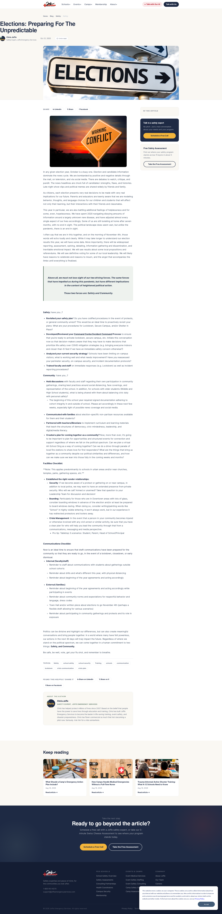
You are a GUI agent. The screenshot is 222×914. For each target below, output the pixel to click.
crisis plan (82, 668)
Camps (87, 4)
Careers (158, 884)
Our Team (159, 880)
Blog (51, 16)
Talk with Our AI (153, 4)
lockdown (49, 668)
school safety (68, 663)
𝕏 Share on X (104, 679)
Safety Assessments (104, 880)
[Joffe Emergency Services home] (66, 873)
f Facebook (83, 109)
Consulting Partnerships (106, 884)
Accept (206, 904)
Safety (58, 16)
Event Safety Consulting (136, 884)
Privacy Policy (199, 899)
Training (98, 663)
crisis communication (65, 668)
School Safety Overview (106, 876)
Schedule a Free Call (159, 136)
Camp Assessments (134, 891)
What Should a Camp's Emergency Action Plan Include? (64, 783)
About (113, 4)
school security (84, 663)
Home (45, 16)
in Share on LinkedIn (85, 679)
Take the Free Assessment (159, 164)
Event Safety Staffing (135, 880)
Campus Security (103, 891)
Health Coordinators (104, 888)
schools (109, 663)
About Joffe (160, 876)
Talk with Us (171, 4)
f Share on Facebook (53, 685)
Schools (65, 4)
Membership (101, 4)
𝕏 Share (70, 109)
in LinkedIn (57, 109)
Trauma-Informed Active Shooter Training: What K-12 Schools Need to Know (156, 783)
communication (123, 663)
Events (76, 4)
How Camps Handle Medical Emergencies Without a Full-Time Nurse (110, 783)
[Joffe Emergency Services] (49, 4)
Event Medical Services (135, 876)
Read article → (52, 792)
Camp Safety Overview (135, 888)
